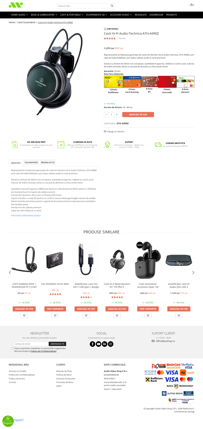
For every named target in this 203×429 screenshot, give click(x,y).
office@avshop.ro (165, 341)
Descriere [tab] (15, 162)
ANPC (59, 386)
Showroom (156, 14)
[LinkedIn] (104, 344)
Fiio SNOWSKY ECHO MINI (55, 283)
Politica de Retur (64, 374)
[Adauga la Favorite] (24, 315)
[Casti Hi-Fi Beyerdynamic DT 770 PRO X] (117, 260)
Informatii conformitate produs (26, 215)
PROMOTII (171, 14)
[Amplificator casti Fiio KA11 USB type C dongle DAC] (86, 260)
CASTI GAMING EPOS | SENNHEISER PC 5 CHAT (24, 285)
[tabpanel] (54, 70)
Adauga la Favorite (115, 131)
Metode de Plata (64, 371)
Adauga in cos (138, 114)
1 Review (121, 38)
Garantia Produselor (65, 378)
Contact (12, 382)
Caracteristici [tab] (31, 162)
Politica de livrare (17, 378)
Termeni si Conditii (17, 371)
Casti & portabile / (27, 22)
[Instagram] (110, 344)
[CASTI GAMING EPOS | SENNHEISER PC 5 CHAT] (24, 260)
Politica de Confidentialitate (43, 351)
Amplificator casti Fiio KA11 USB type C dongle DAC (86, 285)
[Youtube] (98, 344)
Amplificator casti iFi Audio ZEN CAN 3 (179, 285)
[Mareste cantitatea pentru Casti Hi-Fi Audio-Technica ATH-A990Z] (116, 114)
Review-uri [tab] (47, 162)
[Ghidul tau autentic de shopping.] (16, 420)
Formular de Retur (65, 382)
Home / (13, 22)
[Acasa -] (24, 5)
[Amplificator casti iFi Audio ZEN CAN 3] (179, 260)
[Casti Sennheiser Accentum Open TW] (148, 260)
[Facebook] (92, 344)
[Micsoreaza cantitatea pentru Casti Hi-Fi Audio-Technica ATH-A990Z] (106, 114)
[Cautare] (112, 5)
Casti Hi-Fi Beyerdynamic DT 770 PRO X (117, 285)
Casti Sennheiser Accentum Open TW (147, 285)
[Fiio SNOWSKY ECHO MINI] (55, 260)
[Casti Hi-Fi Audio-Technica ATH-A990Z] (54, 70)
